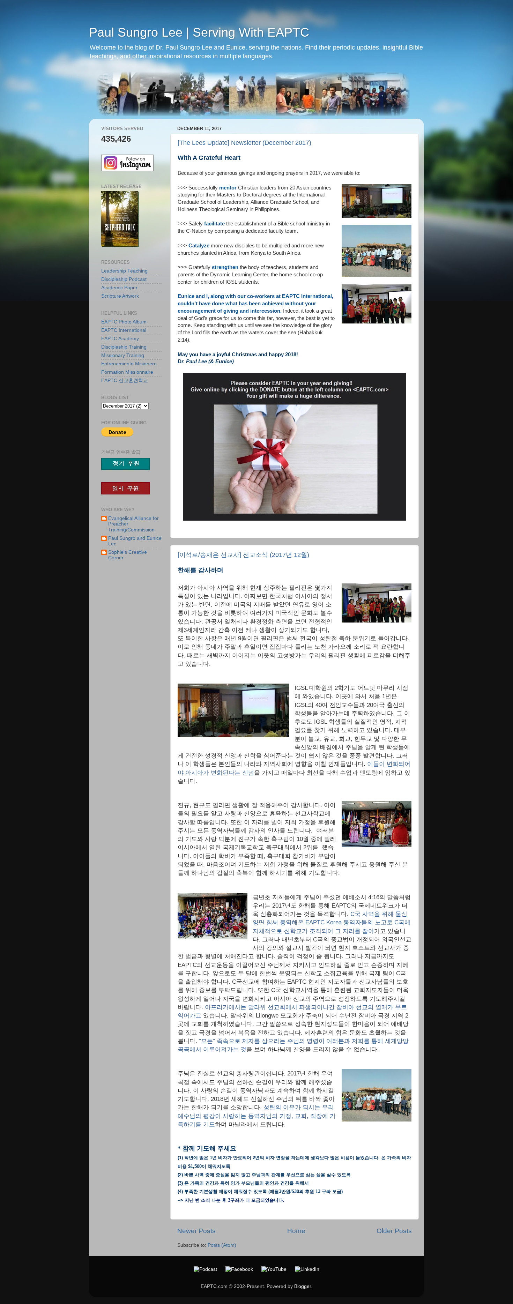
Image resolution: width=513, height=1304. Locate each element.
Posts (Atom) (222, 1245)
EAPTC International (123, 330)
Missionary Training (122, 355)
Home (296, 1231)
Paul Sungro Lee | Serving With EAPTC (199, 32)
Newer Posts (196, 1231)
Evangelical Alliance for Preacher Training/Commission (133, 524)
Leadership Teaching (124, 271)
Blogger (302, 1286)
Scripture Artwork (120, 296)
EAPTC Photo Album (124, 322)
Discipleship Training (124, 347)
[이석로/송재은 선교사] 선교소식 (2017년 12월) (243, 554)
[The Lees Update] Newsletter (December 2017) (244, 142)
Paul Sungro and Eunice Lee (135, 541)
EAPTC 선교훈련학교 (124, 380)
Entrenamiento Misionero (129, 363)
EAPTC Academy (120, 338)
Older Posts (394, 1231)
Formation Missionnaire (127, 372)
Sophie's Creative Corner (127, 555)
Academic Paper (119, 287)
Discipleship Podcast (124, 279)
